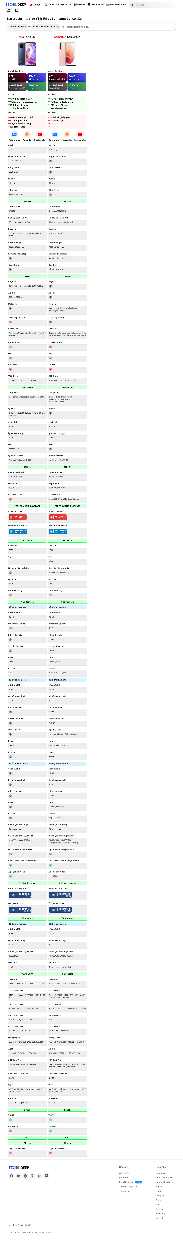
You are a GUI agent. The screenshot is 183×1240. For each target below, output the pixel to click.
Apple (159, 1186)
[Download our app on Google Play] (39, 1176)
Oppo (158, 1200)
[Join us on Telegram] (25, 1176)
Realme (160, 1209)
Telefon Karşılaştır (59, 4)
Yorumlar (27, 140)
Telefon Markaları (165, 1182)
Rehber (81, 4)
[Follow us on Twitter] (18, 1176)
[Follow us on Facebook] (11, 1176)
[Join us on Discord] (46, 1176)
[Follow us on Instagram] (32, 1176)
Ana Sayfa (124, 1173)
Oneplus (160, 1195)
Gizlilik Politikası (16, 1225)
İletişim (28, 1225)
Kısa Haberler (118, 4)
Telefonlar (97, 4)
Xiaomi (159, 1218)
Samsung (160, 1213)
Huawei (160, 1191)
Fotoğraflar (14, 140)
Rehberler (124, 1177)
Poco (158, 1204)
